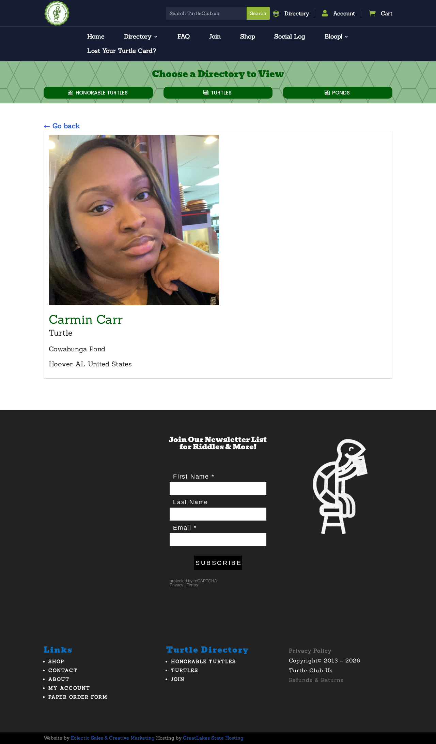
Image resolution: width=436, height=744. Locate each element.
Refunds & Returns (316, 679)
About (58, 679)
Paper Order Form (78, 697)
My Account (69, 688)
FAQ (183, 37)
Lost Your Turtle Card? (121, 51)
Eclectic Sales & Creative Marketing (113, 738)
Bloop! (333, 37)
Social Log (289, 37)
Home (96, 37)
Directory (138, 37)
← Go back (62, 125)
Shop (247, 37)
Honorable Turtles (102, 92)
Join (215, 37)
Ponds (341, 92)
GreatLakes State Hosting (213, 738)
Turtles (221, 92)
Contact (63, 670)
